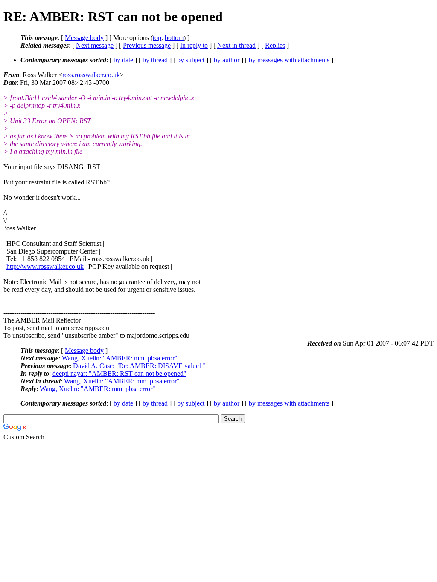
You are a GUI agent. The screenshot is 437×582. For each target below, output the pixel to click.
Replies (275, 45)
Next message (95, 45)
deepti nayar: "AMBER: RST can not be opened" (119, 373)
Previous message (147, 45)
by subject (190, 59)
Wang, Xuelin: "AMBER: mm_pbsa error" (120, 358)
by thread (155, 59)
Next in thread (236, 45)
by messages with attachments (289, 59)
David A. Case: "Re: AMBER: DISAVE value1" (139, 365)
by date (123, 59)
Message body (84, 37)
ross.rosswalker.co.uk (91, 74)
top (157, 37)
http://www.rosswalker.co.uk (45, 266)
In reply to (194, 45)
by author (226, 59)
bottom (174, 37)
